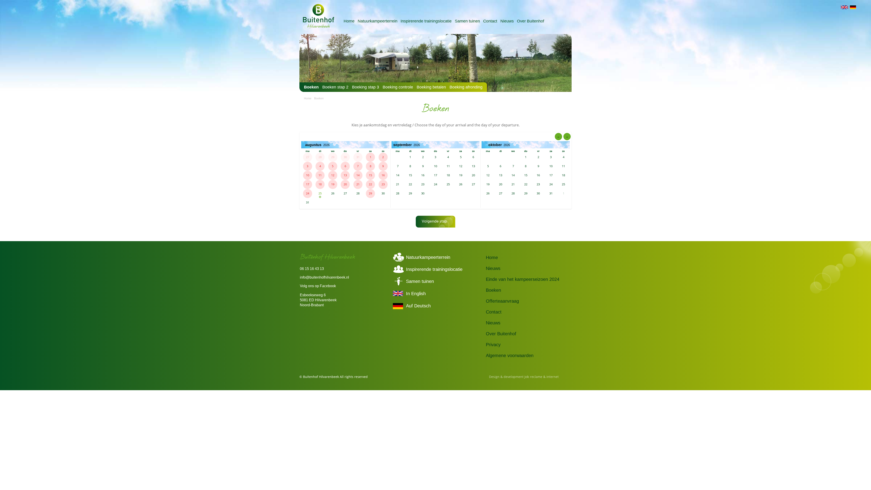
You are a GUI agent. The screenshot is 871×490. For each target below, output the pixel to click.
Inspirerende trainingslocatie (426, 21)
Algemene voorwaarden (509, 355)
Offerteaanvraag (502, 301)
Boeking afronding (466, 87)
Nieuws (507, 21)
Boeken (311, 87)
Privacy (493, 344)
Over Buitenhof (530, 21)
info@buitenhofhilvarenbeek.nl (324, 277)
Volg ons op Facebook (318, 286)
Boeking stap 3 (365, 87)
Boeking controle (398, 87)
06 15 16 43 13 (312, 269)
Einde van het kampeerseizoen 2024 (522, 279)
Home (349, 21)
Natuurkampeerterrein (377, 21)
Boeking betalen (431, 87)
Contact (490, 21)
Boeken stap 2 (335, 87)
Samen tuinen (467, 21)
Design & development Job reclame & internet (524, 377)
